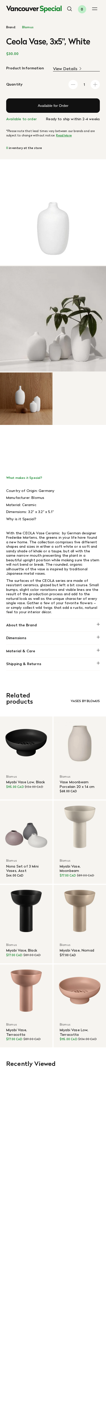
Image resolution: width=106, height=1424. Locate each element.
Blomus (27, 27)
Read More (64, 135)
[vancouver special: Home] (34, 9)
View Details (65, 68)
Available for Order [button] (53, 106)
